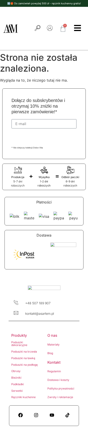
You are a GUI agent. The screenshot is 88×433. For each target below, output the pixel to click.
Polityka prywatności (60, 388)
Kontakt (53, 362)
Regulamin (54, 371)
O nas (52, 335)
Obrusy (16, 371)
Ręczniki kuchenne (23, 397)
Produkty (19, 335)
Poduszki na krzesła (24, 351)
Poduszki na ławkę (23, 358)
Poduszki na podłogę (24, 364)
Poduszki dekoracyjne (19, 344)
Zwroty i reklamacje (60, 397)
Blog (50, 353)
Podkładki (17, 384)
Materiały (53, 344)
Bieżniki (16, 377)
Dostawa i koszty (58, 380)
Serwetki (17, 390)
